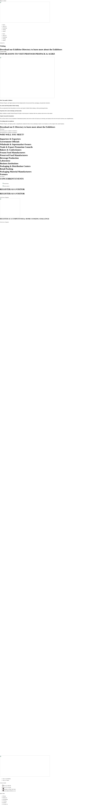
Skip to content (3, 0)
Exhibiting (5, 28)
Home (4, 24)
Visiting (4, 29)
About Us (5, 26)
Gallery (4, 31)
